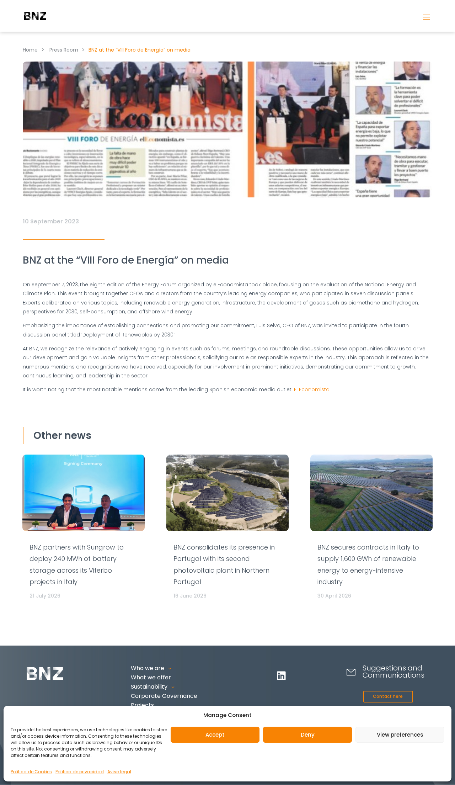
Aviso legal (119, 772)
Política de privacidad (79, 772)
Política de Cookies (31, 772)
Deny (308, 734)
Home (30, 49)
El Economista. (312, 389)
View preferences (400, 734)
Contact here (388, 696)
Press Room (63, 49)
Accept (215, 734)
